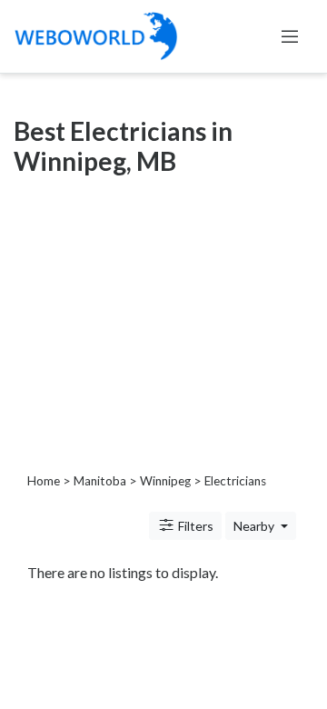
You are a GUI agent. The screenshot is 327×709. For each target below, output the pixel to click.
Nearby (255, 526)
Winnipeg (165, 481)
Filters (194, 526)
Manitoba (100, 481)
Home (43, 481)
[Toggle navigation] (289, 36)
